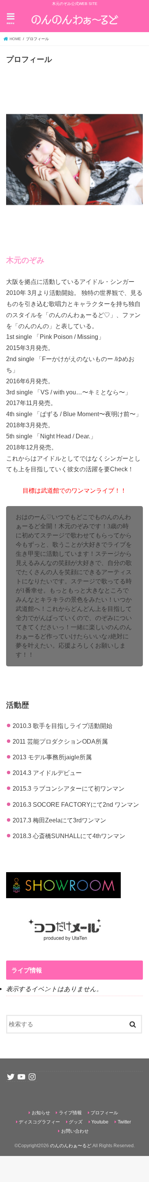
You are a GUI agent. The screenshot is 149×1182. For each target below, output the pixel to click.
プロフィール (104, 1112)
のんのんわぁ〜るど (70, 1145)
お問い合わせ (75, 1131)
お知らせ (41, 1112)
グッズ (76, 1122)
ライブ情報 (70, 1112)
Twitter (124, 1122)
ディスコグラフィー (39, 1122)
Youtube (100, 1122)
